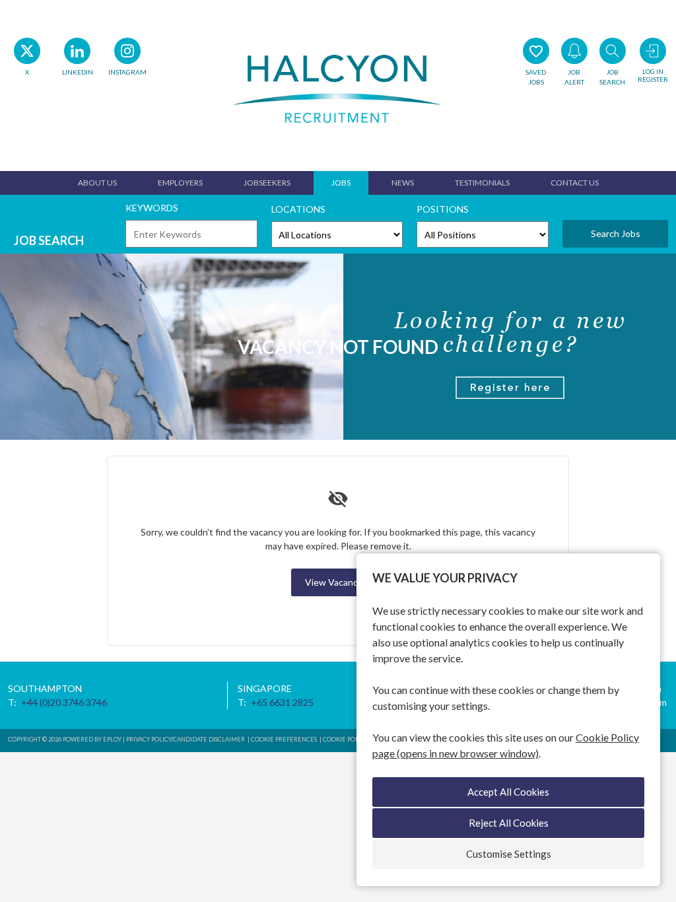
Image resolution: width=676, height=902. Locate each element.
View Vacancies (337, 582)
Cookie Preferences (284, 739)
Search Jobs (615, 233)
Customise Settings (508, 854)
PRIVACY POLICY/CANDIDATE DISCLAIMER (186, 739)
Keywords (151, 207)
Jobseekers (267, 183)
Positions (443, 209)
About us (97, 183)
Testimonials (482, 183)
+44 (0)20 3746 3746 (64, 702)
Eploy (112, 739)
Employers (180, 183)
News (402, 183)
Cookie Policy (345, 739)
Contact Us (575, 183)
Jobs (341, 183)
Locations (298, 209)
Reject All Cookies (509, 823)
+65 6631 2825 (282, 702)
